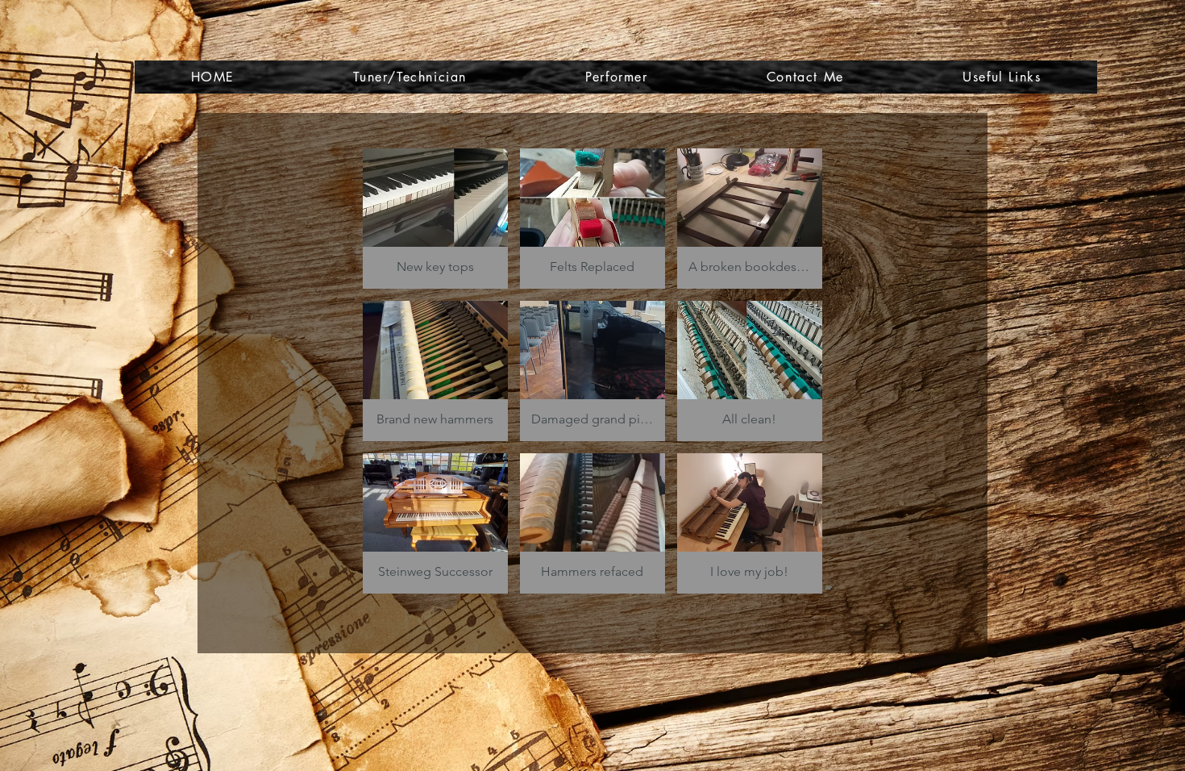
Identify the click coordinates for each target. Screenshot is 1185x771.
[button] (435, 218)
